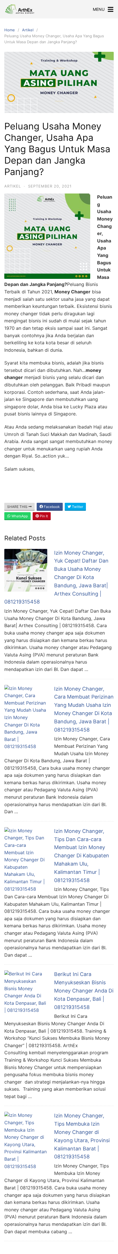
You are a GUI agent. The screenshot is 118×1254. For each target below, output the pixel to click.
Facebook (51, 507)
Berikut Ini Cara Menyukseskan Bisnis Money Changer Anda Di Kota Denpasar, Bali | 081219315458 (83, 990)
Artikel (28, 30)
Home (9, 30)
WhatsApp (19, 516)
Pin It (43, 516)
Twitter (77, 507)
